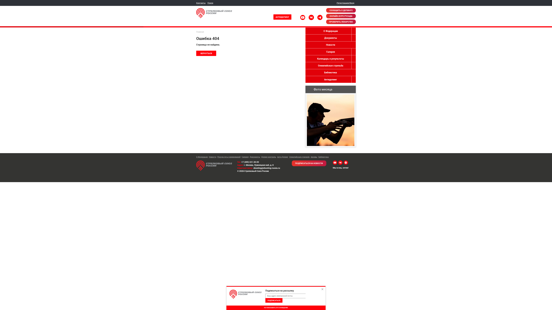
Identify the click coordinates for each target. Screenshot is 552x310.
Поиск (210, 3)
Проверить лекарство (341, 21)
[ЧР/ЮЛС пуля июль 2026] (330, 120)
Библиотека (330, 72)
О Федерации (330, 30)
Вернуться (206, 53)
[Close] (322, 289)
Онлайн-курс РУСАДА (341, 16)
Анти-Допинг (282, 157)
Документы (330, 37)
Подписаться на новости (309, 163)
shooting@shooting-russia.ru (266, 168)
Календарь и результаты (330, 58)
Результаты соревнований (228, 157)
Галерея (330, 51)
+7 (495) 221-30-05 (250, 162)
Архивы (314, 157)
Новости (330, 44)
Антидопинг (282, 17)
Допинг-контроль (268, 157)
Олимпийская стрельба (330, 65)
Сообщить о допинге (341, 10)
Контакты (201, 3)
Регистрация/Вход (345, 3)
